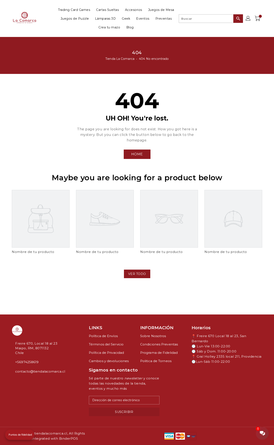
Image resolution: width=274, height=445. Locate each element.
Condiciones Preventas (159, 344)
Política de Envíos (103, 336)
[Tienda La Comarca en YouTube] (20, 380)
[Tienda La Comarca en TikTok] (26, 380)
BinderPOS (68, 438)
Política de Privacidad (106, 353)
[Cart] (258, 18)
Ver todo (137, 274)
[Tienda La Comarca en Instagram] (16, 380)
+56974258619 (27, 362)
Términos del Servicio (106, 344)
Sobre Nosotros (153, 336)
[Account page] (248, 18)
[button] (19, 435)
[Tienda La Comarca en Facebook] (13, 380)
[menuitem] (74, 9)
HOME (137, 154)
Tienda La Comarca (119, 59)
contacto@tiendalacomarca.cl (40, 371)
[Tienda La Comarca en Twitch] (23, 380)
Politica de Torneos (155, 361)
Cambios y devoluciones (109, 361)
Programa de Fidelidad (159, 353)
